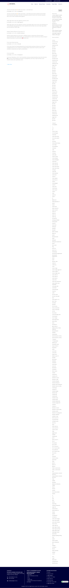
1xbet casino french (55, 166)
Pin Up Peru (54, 452)
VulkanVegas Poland (55, 532)
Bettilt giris (54, 240)
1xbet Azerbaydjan (55, 159)
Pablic (53, 431)
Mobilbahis (54, 360)
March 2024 (54, 73)
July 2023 (53, 83)
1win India (54, 141)
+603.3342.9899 (11, 578)
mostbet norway (55, 397)
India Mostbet (54, 334)
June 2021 (54, 120)
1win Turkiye (54, 144)
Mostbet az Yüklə (55, 379)
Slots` (53, 500)
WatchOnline (54, 533)
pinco (53, 454)
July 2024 (53, 66)
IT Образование (55, 340)
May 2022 (54, 107)
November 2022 (55, 97)
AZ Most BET (54, 218)
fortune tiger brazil (55, 319)
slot (52, 497)
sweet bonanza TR (55, 510)
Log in (53, 558)
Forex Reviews (54, 316)
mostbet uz (54, 406)
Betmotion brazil (55, 236)
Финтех (53, 548)
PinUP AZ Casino (55, 458)
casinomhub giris (55, 289)
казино (53, 538)
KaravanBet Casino (55, 344)
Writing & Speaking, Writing (57, 535)
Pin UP (53, 441)
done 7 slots (54, 301)
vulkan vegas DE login (56, 527)
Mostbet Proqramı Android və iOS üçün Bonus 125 (16, 31)
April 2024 (54, 71)
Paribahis (53, 434)
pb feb (53, 437)
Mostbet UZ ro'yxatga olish (57, 412)
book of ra (54, 248)
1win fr (53, 139)
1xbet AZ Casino (55, 156)
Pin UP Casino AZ (55, 446)
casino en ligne (54, 268)
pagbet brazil (54, 432)
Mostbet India (54, 392)
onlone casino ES (55, 427)
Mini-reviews (54, 359)
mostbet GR (54, 389)
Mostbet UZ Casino (55, 407)
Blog (53, 246)
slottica (53, 502)
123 (52, 128)
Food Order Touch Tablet (51, 581)
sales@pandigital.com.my (13, 580)
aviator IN (54, 211)
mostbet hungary (55, 391)
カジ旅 (53, 553)
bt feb (53, 259)
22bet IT (53, 196)
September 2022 (55, 100)
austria (53, 203)
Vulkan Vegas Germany (56, 528)
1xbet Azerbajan (55, 158)
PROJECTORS (29, 579)
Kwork (53, 349)
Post (53, 471)
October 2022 (54, 98)
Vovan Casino (54, 523)
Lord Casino (54, 351)
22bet (53, 193)
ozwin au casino (55, 429)
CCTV (28, 577)
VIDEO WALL (29, 574)
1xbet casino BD (55, 164)
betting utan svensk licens (56, 241)
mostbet (53, 372)
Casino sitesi (54, 279)
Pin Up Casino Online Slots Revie (12, 42)
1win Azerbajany (55, 133)
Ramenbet (54, 482)
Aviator (53, 204)
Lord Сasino (54, 352)
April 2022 (54, 108)
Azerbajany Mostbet (55, 220)
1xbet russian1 (54, 189)
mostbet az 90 (54, 376)
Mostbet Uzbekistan (55, 414)
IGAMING (53, 332)
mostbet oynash (55, 399)
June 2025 (54, 48)
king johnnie (54, 347)
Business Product (42, 4)
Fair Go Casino (54, 306)
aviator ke (54, 213)
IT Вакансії (54, 339)
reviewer (53, 490)
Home (32, 4)
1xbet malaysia (54, 178)
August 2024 (54, 65)
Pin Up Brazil (54, 442)
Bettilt (53, 238)
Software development (56, 505)
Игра (53, 537)
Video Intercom (50, 578)
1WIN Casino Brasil (55, 136)
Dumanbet (54, 302)
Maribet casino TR (55, 356)
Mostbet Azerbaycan (21, 33)
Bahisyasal (54, 226)
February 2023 (54, 92)
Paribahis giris (54, 436)
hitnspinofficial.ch (55, 330)
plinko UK (53, 464)
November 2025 (55, 41)
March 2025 (54, 53)
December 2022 (55, 95)
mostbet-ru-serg (55, 416)
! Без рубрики (54, 124)
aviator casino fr (55, 209)
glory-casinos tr (55, 326)
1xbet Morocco (55, 179)
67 (52, 198)
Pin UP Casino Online (56, 447)
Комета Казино (55, 540)
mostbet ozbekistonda (56, 401)
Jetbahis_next (54, 342)
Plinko (53, 461)
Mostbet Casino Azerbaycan (57, 384)
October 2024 (54, 61)
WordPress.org (54, 563)
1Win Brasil (54, 134)
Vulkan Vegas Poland (55, 530)
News (53, 424)
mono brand (54, 364)
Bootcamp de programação (57, 253)
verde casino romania (56, 522)
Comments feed (55, 561)
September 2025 (55, 45)
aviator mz (54, 214)
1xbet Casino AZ (55, 163)
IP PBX (28, 578)
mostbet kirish (54, 396)
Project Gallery (54, 4)
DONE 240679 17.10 (55, 299)
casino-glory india (55, 286)
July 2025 (53, 46)
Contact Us (60, 4)
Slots (53, 498)
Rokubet (53, 493)
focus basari (54, 312)
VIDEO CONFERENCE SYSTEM (32, 575)
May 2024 (54, 70)
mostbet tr (54, 404)
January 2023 (54, 93)
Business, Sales (55, 261)
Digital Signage (50, 575)
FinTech (53, 311)
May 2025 (54, 50)
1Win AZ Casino (55, 131)
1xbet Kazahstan (55, 173)
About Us (36, 4)
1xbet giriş (54, 169)
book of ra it (54, 250)
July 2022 (53, 103)
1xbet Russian (54, 188)
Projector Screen (50, 573)
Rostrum (48, 572)
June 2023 (54, 85)
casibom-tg (54, 264)
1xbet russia (54, 186)
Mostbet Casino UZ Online (56, 386)
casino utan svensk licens (56, 281)
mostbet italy (54, 394)
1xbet (53, 149)
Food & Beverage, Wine (56, 314)
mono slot (54, 366)
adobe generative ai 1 (56, 201)
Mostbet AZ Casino (55, 377)
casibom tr (54, 263)
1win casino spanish (55, 138)
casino (53, 266)
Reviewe (53, 488)
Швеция (53, 552)
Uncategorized (19, 11)
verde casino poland (55, 520)
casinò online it (54, 278)
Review (53, 486)
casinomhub (54, 287)
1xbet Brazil (54, 161)
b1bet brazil (54, 225)
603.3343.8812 (49, 0)
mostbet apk (54, 374)
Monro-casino (54, 371)
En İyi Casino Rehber (10, 53)
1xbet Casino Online (55, 168)
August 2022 (54, 102)
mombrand (54, 362)
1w (52, 129)
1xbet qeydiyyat (55, 183)
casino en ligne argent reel (56, 269)
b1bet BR (53, 223)
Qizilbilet (53, 480)
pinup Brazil (54, 459)
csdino (53, 292)
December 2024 (55, 58)
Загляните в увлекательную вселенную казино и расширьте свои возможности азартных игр (57, 26)
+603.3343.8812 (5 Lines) (13, 577)
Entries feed (54, 559)
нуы (53, 543)
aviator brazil (54, 206)
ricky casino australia (55, 491)
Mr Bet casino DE (55, 417)
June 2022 (54, 105)
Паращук (53, 545)
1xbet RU (53, 184)
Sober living (54, 503)
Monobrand (54, 367)
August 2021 (54, 117)
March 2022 (54, 110)
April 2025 (54, 51)
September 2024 (55, 63)
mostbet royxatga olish (56, 402)
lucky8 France (54, 354)
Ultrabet (53, 513)
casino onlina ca (55, 274)
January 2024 (54, 76)
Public (53, 479)
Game (53, 322)
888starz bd (54, 199)
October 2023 (54, 80)
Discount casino (55, 294)
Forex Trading (54, 317)
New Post (54, 422)
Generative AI (54, 324)
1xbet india (54, 171)
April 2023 (54, 88)
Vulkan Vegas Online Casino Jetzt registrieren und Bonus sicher (18, 20)
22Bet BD (54, 194)
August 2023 (54, 81)
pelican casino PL (55, 439)
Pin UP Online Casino (56, 451)
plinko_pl (53, 466)
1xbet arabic (54, 154)
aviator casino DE (55, 208)
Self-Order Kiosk (50, 580)
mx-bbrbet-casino (55, 421)
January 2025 (54, 56)
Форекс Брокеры (55, 550)
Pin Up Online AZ (55, 449)
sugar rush (54, 507)
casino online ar (55, 276)
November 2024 (55, 60)
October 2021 (54, 113)
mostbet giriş (54, 387)
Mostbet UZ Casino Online (56, 409)
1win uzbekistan (55, 146)
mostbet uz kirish (55, 411)
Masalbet (53, 357)
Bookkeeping (54, 251)
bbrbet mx (54, 233)
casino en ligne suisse (56, 273)
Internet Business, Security (56, 335)
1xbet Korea (54, 174)
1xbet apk (54, 151)
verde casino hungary (56, 518)
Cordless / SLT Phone (51, 576)
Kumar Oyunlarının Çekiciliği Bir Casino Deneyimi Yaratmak (57, 20)
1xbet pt (53, 181)
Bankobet (54, 228)
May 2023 (54, 86)
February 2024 (54, 75)
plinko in (53, 463)
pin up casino (54, 444)
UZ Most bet (54, 517)
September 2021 (55, 115)
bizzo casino (54, 245)
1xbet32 (53, 191)
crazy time (54, 291)
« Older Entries (9, 64)
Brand (53, 258)
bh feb (53, 243)
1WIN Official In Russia (56, 143)
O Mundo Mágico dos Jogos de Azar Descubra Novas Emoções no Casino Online (57, 16)
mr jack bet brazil (55, 419)
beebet (53, 235)
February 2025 (54, 55)
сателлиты (54, 547)
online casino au (55, 426)
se (52, 495)
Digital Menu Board (50, 583)
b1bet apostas (54, 221)
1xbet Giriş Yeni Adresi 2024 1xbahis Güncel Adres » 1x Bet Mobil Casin (20, 9)
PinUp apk (19, 43)
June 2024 (54, 68)
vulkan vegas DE (20, 22)
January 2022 (54, 112)
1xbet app (54, 153)
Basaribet (54, 230)
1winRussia (54, 148)
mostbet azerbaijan (55, 381)
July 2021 (53, 118)
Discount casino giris (55, 296)
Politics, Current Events (56, 468)
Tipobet (53, 512)
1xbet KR (53, 176)
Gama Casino (54, 321)
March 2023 (54, 90)
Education (54, 304)
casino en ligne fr (55, 271)
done (53, 297)
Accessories (48, 4)
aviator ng (54, 216)
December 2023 (55, 78)
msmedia (9, 11)
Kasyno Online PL (55, 345)
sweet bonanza (55, 508)
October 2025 (54, 43)
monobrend (54, 369)
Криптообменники (55, 542)
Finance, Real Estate (55, 307)
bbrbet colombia (55, 231)
